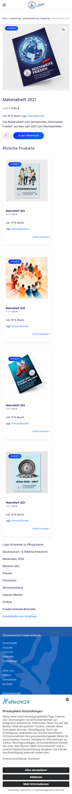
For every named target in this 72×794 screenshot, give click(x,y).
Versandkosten (36, 116)
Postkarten (10, 580)
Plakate (7, 573)
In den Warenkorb (28, 136)
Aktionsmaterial (13, 587)
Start (5, 19)
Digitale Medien (13, 595)
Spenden (8, 656)
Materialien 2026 (13, 559)
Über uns (8, 671)
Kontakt (8, 684)
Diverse (7, 602)
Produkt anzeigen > (41, 237)
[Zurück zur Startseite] (36, 5)
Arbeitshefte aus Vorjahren (36, 19)
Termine (8, 652)
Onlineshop (15, 19)
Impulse (7, 647)
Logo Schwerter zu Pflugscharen (23, 544)
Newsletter (10, 680)
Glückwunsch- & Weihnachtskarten (25, 552)
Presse (7, 675)
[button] (4, 5)
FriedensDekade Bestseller (19, 609)
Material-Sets (11, 566)
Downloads (10, 643)
